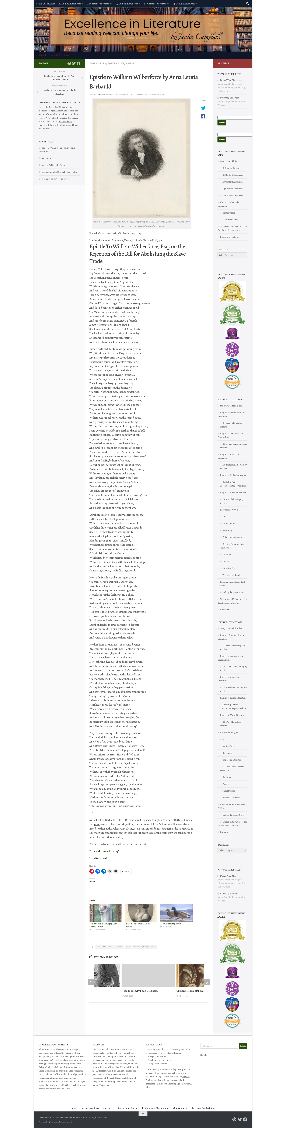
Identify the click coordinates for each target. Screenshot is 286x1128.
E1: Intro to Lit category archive (232, 425)
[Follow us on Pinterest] (69, 63)
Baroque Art (47, 158)
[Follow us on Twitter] (74, 63)
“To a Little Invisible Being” (104, 851)
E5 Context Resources (184, 3)
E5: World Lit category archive (232, 501)
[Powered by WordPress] (49, 1122)
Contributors (228, 212)
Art (224, 516)
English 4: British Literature (233, 475)
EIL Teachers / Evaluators (155, 1108)
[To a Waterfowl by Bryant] (176, 913)
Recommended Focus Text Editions (231, 583)
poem (128, 947)
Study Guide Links (45, 3)
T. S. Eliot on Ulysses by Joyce (55, 178)
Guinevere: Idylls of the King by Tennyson (198, 991)
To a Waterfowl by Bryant (170, 923)
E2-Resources (97, 63)
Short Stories (228, 568)
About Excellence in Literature (54, 55)
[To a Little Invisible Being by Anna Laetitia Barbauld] (105, 913)
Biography (227, 530)
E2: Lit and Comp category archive (233, 445)
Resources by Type (229, 509)
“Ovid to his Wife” (99, 858)
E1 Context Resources (70, 3)
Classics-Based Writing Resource (232, 546)
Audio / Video (228, 523)
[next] (207, 982)
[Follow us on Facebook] (78, 63)
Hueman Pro (69, 1122)
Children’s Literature (232, 537)
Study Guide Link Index (231, 405)
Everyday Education (229, 97)
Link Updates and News (233, 592)
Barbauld (119, 947)
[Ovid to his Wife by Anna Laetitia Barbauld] (141, 913)
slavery (136, 947)
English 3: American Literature (228, 456)
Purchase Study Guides (204, 1108)
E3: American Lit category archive (233, 466)
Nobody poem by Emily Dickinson (140, 991)
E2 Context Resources (98, 3)
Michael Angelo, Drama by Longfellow (59, 171)
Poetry (130, 63)
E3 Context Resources (127, 3)
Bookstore (225, 609)
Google (203, 1054)
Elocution (226, 554)
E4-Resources (115, 63)
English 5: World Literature (233, 492)
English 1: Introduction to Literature (230, 414)
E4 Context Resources (155, 3)
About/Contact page (170, 1083)
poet (96, 824)
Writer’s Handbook (231, 575)
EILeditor (97, 94)
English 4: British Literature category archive (233, 484)
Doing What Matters (230, 80)
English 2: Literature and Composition (230, 435)
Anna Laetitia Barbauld (105, 947)
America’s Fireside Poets (53, 165)
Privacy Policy (231, 219)
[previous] (91, 982)
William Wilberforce (148, 947)
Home (73, 1108)
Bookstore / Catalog (229, 236)
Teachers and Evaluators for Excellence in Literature (232, 228)
